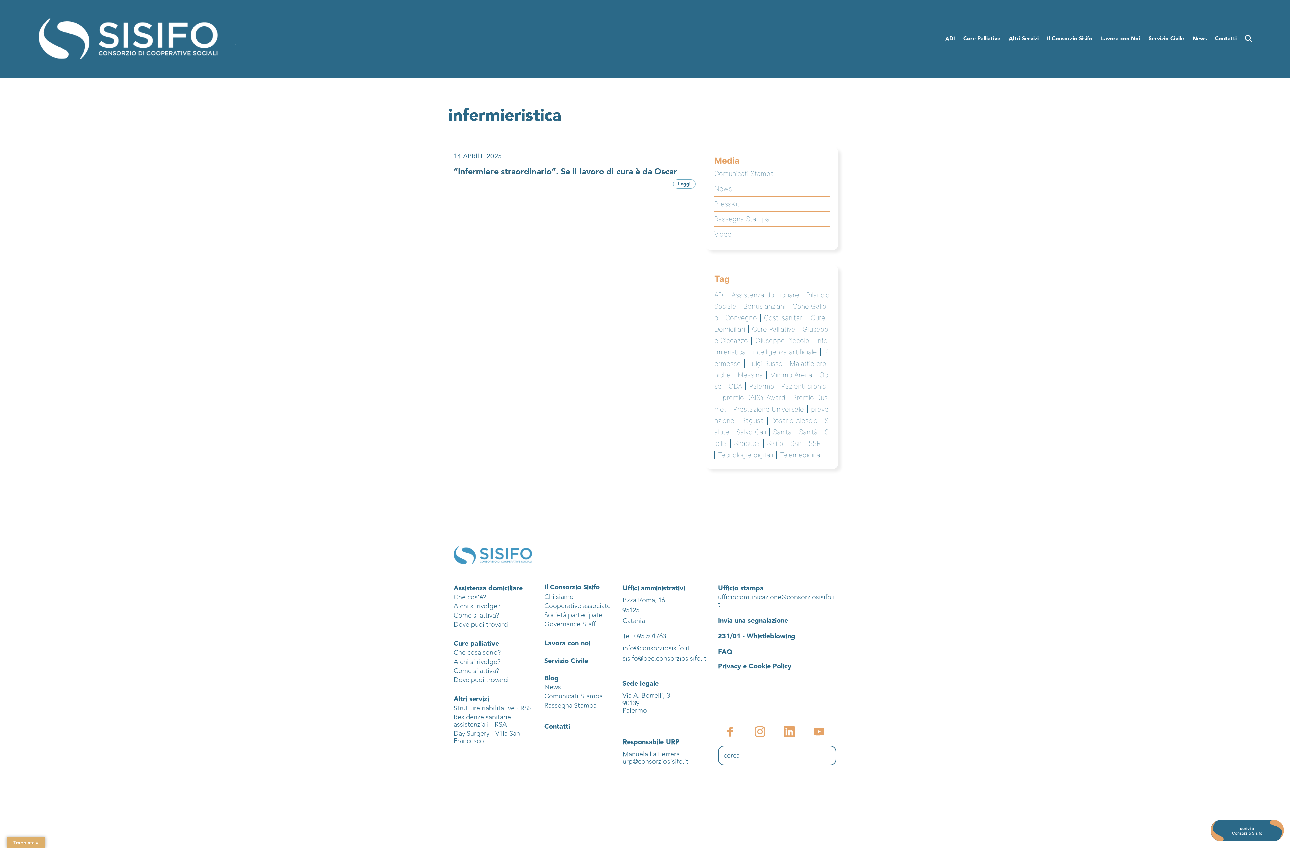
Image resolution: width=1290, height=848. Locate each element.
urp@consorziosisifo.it (656, 761)
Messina (750, 375)
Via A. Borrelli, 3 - (648, 695)
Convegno (741, 318)
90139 (631, 703)
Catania (633, 621)
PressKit (726, 204)
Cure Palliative (774, 329)
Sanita (782, 432)
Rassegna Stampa (742, 219)
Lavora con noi (567, 643)
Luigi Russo (765, 363)
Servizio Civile (566, 660)
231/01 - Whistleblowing (757, 636)
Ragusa (752, 421)
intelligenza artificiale (785, 352)
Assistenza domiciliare (765, 295)
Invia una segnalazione (753, 620)
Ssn (796, 443)
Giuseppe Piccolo (782, 341)
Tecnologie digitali (745, 455)
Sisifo (775, 443)
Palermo (761, 386)
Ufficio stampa (741, 588)
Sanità (808, 432)
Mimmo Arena (791, 375)
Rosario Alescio (794, 421)
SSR (815, 443)
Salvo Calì (751, 432)
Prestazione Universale (768, 409)
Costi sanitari (784, 318)
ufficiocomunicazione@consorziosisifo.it (776, 601)
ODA (735, 386)
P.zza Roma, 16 (643, 600)
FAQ (725, 652)
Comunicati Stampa (744, 174)
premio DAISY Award (754, 398)
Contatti (557, 726)
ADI (719, 295)
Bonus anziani (764, 306)
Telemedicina (800, 455)
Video (723, 234)
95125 (630, 610)
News (723, 189)
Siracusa (747, 443)
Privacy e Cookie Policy (754, 666)
